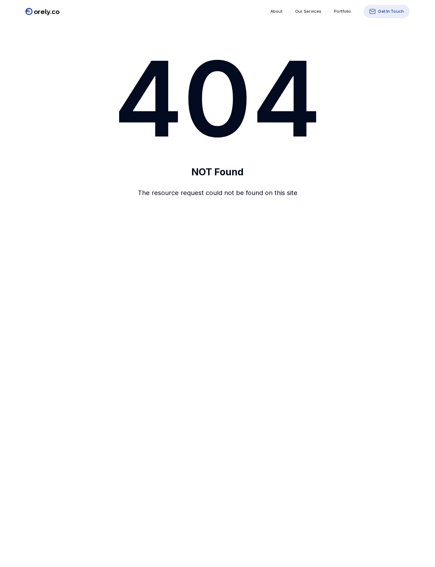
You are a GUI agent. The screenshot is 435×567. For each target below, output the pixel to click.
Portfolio (342, 11)
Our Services (308, 11)
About (276, 11)
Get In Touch (391, 11)
